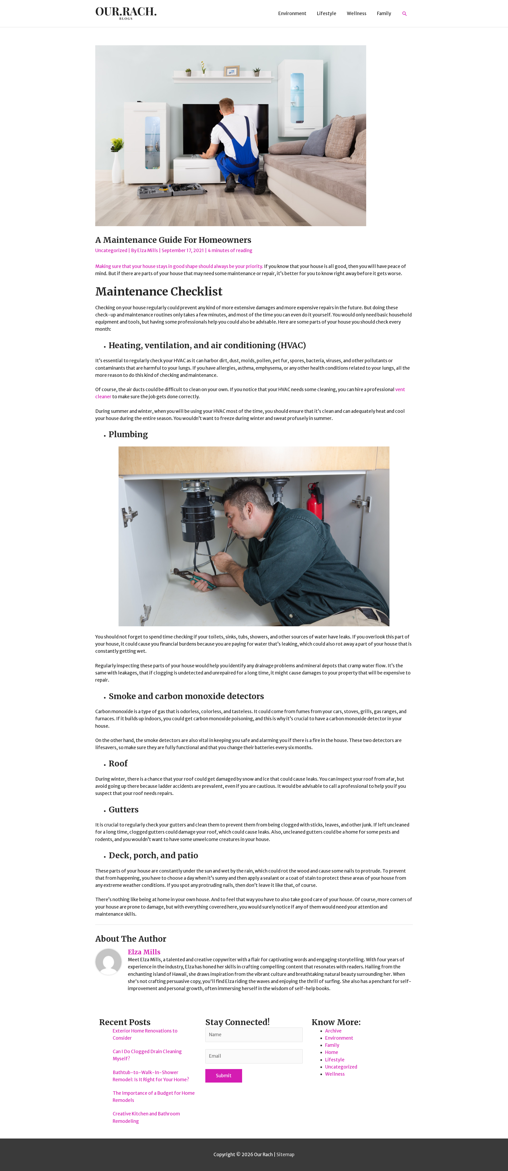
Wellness (335, 1074)
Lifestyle (334, 1060)
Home (331, 1052)
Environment (339, 1038)
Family (332, 1045)
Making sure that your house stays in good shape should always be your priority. (179, 266)
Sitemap (285, 1154)
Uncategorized (111, 250)
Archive (333, 1031)
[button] (404, 13)
